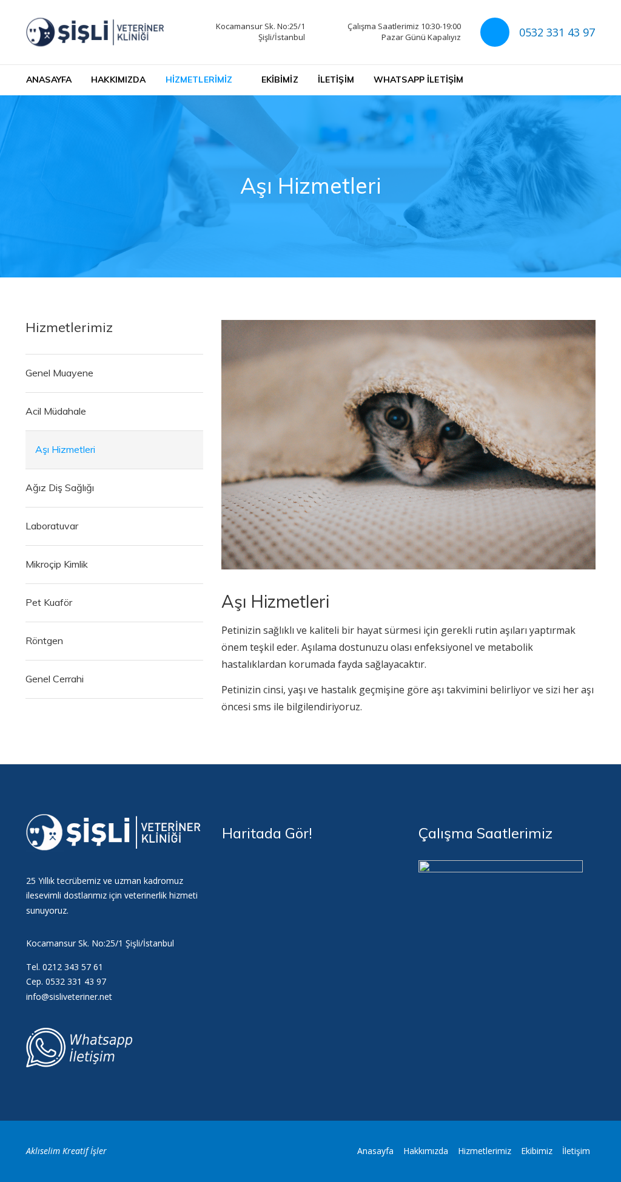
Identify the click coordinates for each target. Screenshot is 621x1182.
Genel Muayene (59, 373)
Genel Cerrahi (54, 679)
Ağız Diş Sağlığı (59, 487)
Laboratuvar (51, 526)
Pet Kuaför (48, 602)
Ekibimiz (279, 79)
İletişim (336, 79)
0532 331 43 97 (557, 32)
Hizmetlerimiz (199, 79)
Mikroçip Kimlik (56, 564)
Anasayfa (49, 79)
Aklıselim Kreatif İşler (66, 1151)
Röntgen (44, 640)
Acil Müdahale (55, 411)
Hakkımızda (118, 79)
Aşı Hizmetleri (65, 449)
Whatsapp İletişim (418, 79)
